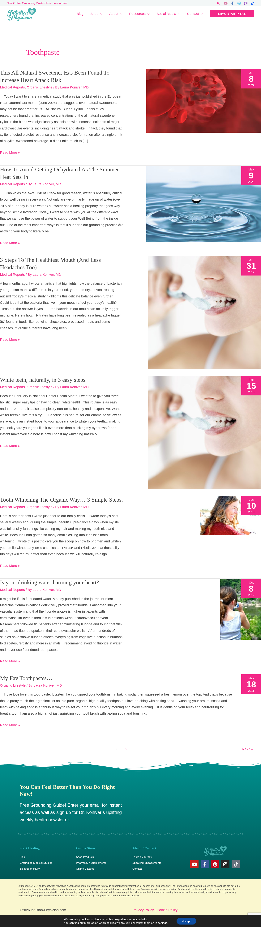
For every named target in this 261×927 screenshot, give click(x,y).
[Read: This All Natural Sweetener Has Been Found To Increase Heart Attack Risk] (203, 101)
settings (162, 922)
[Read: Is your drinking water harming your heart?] (240, 609)
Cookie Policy (167, 910)
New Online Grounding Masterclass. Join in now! (37, 3)
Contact (193, 14)
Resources (137, 14)
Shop (94, 14)
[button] (218, 3)
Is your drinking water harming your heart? (49, 582)
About (113, 14)
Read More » (10, 151)
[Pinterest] (239, 3)
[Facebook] (232, 3)
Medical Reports (12, 87)
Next (248, 749)
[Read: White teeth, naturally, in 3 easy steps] (204, 432)
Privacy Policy (143, 910)
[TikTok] (252, 3)
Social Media (166, 14)
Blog (80, 14)
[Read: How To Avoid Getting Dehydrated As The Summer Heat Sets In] (203, 203)
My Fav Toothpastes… (26, 678)
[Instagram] (246, 3)
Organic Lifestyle (39, 87)
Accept (186, 921)
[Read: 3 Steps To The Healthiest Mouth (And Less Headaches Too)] (204, 312)
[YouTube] (226, 3)
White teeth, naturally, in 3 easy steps (42, 380)
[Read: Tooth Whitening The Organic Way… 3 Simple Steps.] (230, 515)
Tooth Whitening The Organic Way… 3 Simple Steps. (61, 499)
